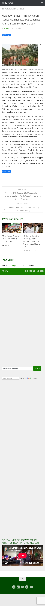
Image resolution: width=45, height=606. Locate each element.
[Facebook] (26, 271)
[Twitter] (34, 271)
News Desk (7, 28)
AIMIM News (7, 3)
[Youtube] (41, 271)
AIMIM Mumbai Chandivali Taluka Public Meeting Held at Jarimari (11, 238)
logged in (15, 265)
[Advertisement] (22, 300)
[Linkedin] (30, 271)
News (22, 9)
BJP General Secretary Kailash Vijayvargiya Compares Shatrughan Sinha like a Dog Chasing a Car (31, 241)
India (4, 9)
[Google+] (37, 271)
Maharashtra (12, 9)
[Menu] (42, 3)
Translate (34, 378)
